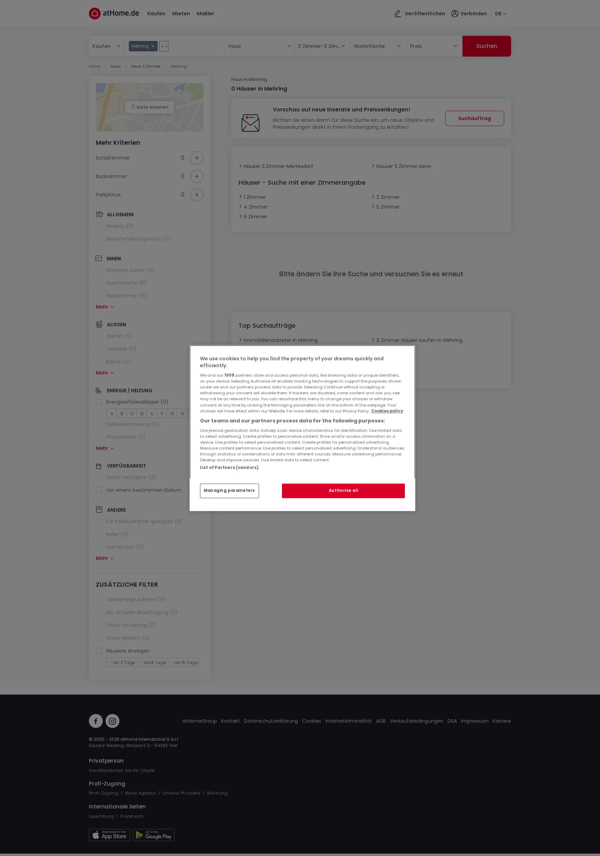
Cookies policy (387, 411)
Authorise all (343, 490)
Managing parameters (229, 490)
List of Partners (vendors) (229, 467)
